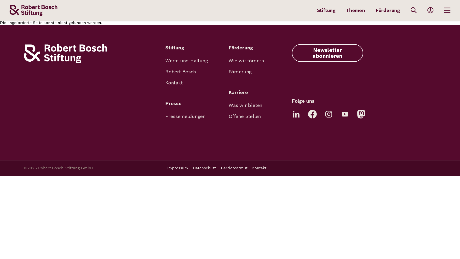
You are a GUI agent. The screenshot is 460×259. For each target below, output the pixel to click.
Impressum (177, 168)
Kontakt (174, 83)
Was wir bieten (245, 105)
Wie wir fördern (246, 61)
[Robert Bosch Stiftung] (65, 62)
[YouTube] (345, 114)
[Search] (414, 10)
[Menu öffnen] (447, 10)
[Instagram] (328, 114)
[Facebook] (312, 114)
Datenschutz (204, 168)
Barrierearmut (234, 168)
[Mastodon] (361, 114)
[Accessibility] (431, 10)
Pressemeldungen (185, 116)
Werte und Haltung (186, 61)
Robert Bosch (180, 72)
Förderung (388, 10)
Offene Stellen (245, 116)
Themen (355, 10)
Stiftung (326, 10)
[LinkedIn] (296, 114)
